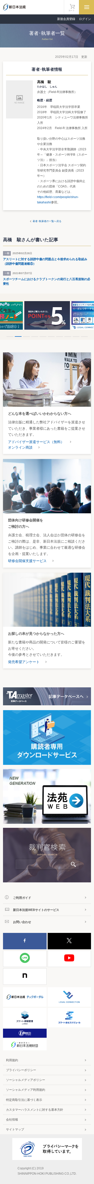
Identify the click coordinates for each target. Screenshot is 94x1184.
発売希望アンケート (24, 662)
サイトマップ (15, 1129)
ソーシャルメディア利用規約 (25, 1090)
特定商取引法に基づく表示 (24, 1100)
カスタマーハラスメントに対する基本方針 (34, 1109)
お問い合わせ (22, 922)
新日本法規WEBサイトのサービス (36, 910)
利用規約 (12, 1060)
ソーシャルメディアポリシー (25, 1080)
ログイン (85, 19)
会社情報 (12, 1119)
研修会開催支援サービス (27, 561)
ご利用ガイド (22, 898)
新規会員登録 (66, 19)
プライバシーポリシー (21, 1070)
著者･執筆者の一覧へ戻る (47, 221)
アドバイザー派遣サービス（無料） (36, 442)
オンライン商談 (20, 447)
